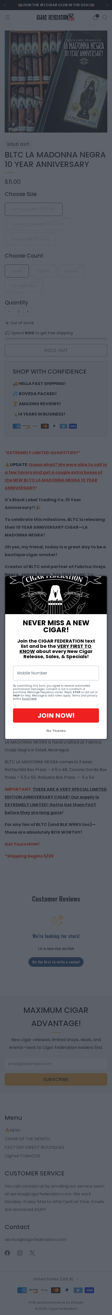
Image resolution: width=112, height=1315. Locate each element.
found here (29, 699)
